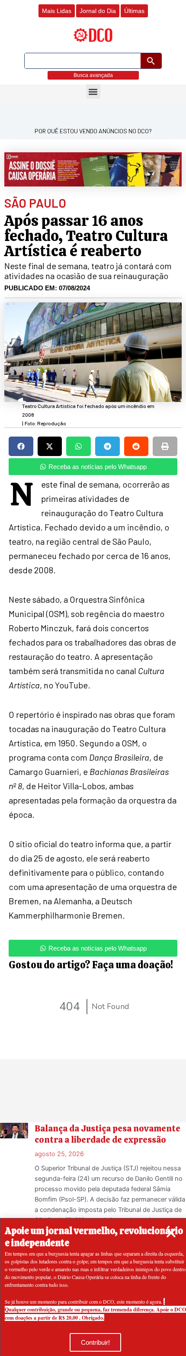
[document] (93, 678)
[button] (171, 1233)
